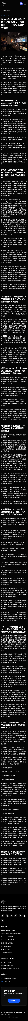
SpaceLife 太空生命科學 (8, 940)
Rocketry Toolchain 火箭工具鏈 (10, 968)
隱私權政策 (11, 1017)
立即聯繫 (12, 1001)
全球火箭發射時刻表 (6, 952)
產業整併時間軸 (5, 949)
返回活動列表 (7, 11)
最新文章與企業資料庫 (7, 943)
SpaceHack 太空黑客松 (7, 937)
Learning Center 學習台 (7, 965)
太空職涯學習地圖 (6, 962)
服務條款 (17, 1017)
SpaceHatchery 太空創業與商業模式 (11, 933)
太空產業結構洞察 (6, 946)
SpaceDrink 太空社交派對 (8, 930)
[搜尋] (17, 3)
